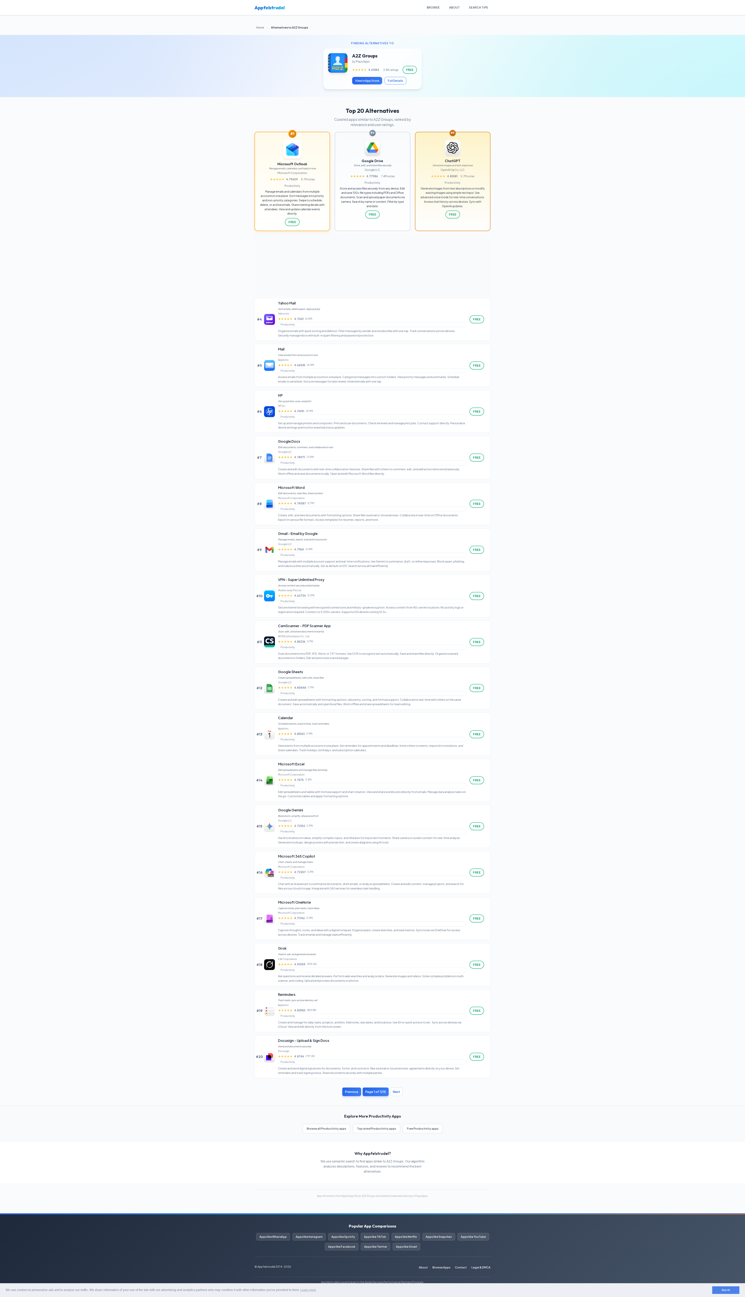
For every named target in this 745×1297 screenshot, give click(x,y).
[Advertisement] (372, 264)
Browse (433, 7)
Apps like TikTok (375, 1236)
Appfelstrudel (270, 7)
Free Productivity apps (422, 1128)
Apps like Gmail (406, 1246)
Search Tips (478, 7)
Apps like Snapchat (439, 1236)
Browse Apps (441, 1267)
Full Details (395, 80)
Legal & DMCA (480, 1267)
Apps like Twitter (375, 1246)
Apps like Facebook (341, 1246)
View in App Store (367, 80)
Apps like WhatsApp (273, 1236)
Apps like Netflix (406, 1236)
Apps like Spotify (343, 1236)
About (454, 7)
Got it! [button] (726, 1290)
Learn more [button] (308, 1290)
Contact (461, 1267)
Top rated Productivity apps (376, 1128)
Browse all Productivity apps (326, 1128)
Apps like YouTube (473, 1236)
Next (396, 1092)
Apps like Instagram (309, 1236)
